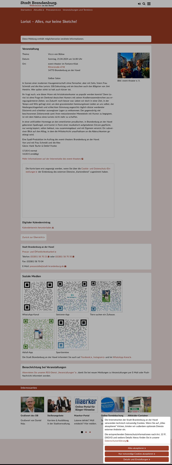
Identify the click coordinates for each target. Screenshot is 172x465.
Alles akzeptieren (136, 448)
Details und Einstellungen (135, 459)
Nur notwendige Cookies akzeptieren (136, 454)
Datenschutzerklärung (115, 441)
